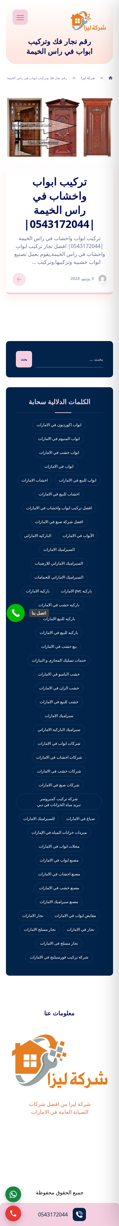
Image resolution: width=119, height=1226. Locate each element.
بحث (24, 359)
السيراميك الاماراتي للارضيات (59, 563)
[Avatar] (102, 279)
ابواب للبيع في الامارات (77, 480)
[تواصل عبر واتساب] (13, 1194)
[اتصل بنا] (16, 613)
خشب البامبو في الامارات (59, 674)
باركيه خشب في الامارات (58, 605)
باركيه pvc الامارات (76, 591)
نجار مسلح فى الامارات (59, 943)
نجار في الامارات (80, 929)
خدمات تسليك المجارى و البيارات (59, 660)
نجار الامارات (32, 915)
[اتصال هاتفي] (13, 1213)
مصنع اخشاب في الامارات (59, 874)
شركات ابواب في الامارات (59, 743)
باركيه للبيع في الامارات (59, 632)
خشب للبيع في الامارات (59, 702)
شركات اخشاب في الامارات (59, 757)
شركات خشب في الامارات (59, 771)
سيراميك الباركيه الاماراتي (59, 729)
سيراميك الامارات (59, 715)
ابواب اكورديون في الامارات (59, 424)
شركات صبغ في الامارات (59, 785)
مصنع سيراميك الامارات (59, 901)
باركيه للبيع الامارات (59, 618)
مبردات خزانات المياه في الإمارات (59, 832)
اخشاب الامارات (34, 480)
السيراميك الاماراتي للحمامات (58, 577)
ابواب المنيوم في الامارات (59, 438)
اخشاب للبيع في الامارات (59, 494)
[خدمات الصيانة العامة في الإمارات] (88, 21)
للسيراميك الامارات (39, 818)
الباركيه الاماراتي (37, 535)
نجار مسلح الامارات (40, 929)
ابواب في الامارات (58, 466)
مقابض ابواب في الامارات (75, 915)
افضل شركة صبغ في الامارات (59, 521)
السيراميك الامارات (59, 549)
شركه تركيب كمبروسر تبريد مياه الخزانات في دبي (59, 801)
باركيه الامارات (38, 591)
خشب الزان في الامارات (59, 688)
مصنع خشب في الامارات (59, 888)
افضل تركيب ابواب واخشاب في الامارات (59, 508)
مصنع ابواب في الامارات (59, 860)
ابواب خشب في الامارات (59, 452)
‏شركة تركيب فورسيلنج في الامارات (59, 957)
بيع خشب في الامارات (59, 646)
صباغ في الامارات (80, 818)
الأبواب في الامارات (78, 535)
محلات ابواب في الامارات (59, 846)
